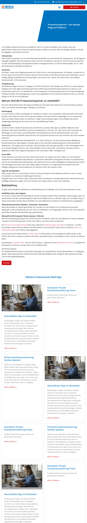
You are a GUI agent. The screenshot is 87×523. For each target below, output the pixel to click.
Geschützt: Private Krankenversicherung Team (61, 289)
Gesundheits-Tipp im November (20, 316)
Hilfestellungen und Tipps (54, 225)
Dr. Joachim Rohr (18, 242)
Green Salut (33, 234)
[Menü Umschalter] (59, 7)
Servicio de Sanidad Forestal (16, 225)
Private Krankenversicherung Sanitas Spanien (19, 358)
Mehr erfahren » (10, 348)
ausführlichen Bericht (65, 242)
